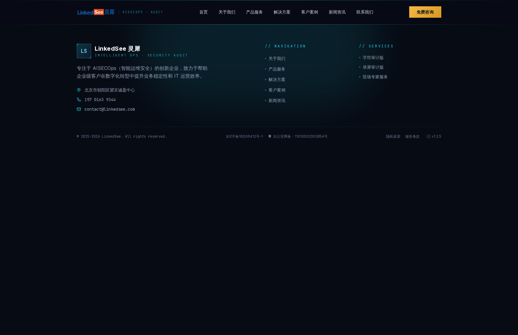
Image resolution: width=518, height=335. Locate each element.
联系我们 (364, 11)
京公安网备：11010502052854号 (300, 136)
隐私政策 (393, 136)
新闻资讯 (337, 11)
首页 (203, 11)
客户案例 (309, 11)
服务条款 (412, 136)
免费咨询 (425, 11)
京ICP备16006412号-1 (244, 136)
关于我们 (227, 11)
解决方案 (282, 11)
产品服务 (254, 11)
